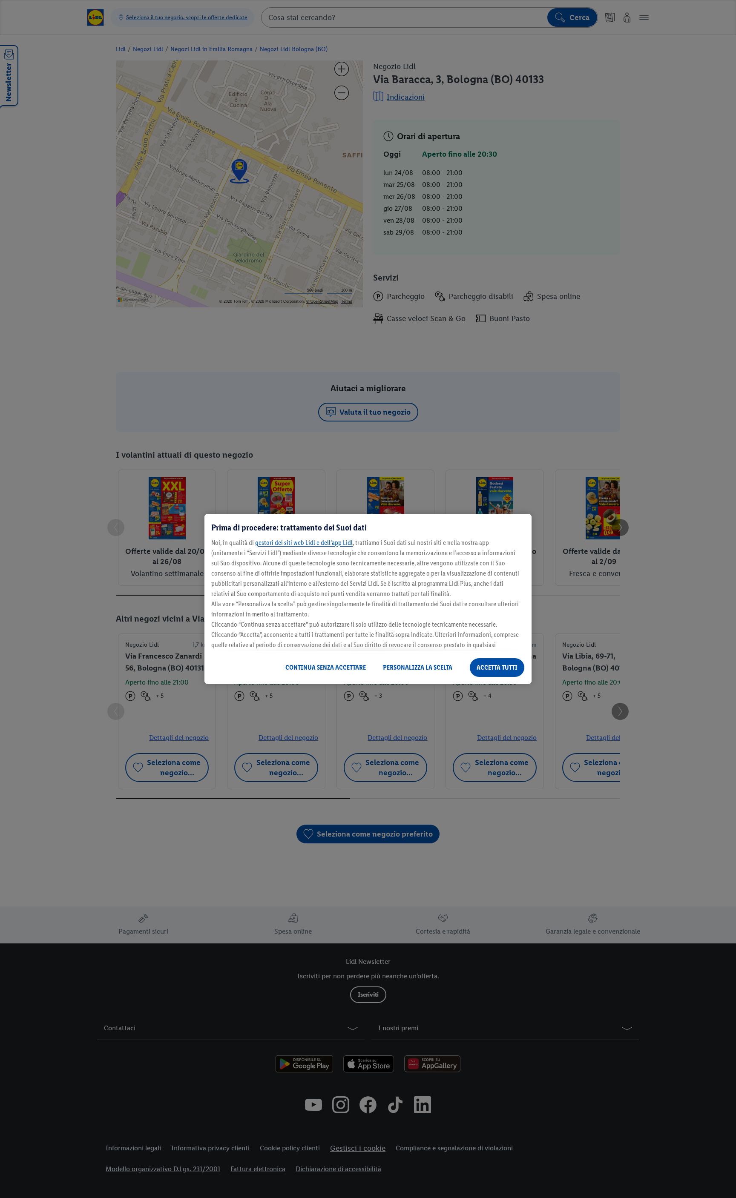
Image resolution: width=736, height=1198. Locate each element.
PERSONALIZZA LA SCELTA (417, 667)
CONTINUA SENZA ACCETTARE (325, 667)
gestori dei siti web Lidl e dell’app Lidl (304, 543)
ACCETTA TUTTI (497, 667)
